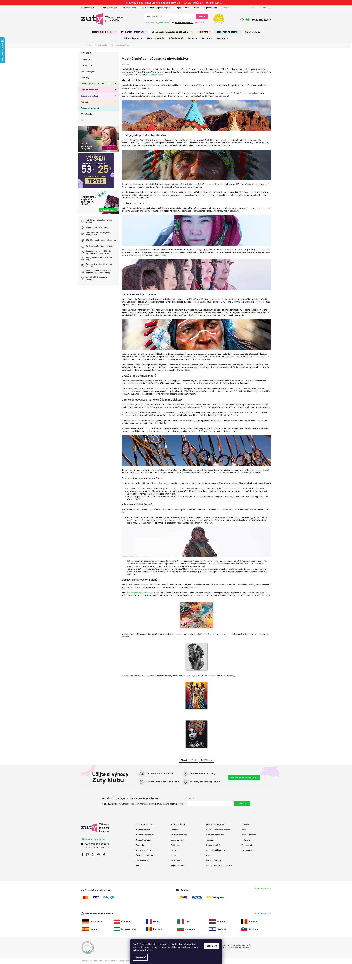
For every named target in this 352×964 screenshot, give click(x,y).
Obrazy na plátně (213, 845)
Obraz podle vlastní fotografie (218, 830)
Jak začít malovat (87, 8)
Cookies (174, 855)
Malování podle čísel (89, 90)
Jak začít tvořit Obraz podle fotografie (156, 8)
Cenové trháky (87, 60)
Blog (137, 865)
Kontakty (226, 8)
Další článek (206, 760)
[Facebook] (82, 854)
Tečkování (85, 102)
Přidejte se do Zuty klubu (243, 777)
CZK (253, 8)
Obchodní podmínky (179, 835)
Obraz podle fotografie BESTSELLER (96, 84)
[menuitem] (104, 32)
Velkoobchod (246, 845)
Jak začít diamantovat (108, 8)
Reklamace (175, 845)
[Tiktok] (104, 854)
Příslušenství (86, 114)
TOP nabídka (86, 66)
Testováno (245, 840)
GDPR (173, 850)
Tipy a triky (140, 845)
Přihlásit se (242, 803)
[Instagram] (87, 854)
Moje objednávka (182, 8)
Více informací (262, 888)
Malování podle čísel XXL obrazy (219, 865)
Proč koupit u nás (142, 860)
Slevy (83, 120)
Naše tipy (85, 78)
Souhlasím (211, 946)
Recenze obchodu (248, 835)
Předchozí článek (188, 760)
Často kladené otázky (144, 855)
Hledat (202, 16)
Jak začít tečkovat (129, 8)
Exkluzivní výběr (88, 72)
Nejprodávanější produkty (216, 850)
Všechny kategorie (213, 860)
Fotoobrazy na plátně (90, 108)
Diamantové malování (90, 96)
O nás (196, 8)
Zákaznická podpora (184, 22)
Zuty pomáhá (246, 850)
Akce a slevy (176, 860)
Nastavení (140, 957)
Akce (208, 855)
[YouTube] (93, 854)
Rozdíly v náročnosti (144, 850)
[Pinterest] (98, 854)
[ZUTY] (98, 828)
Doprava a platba (210, 8)
